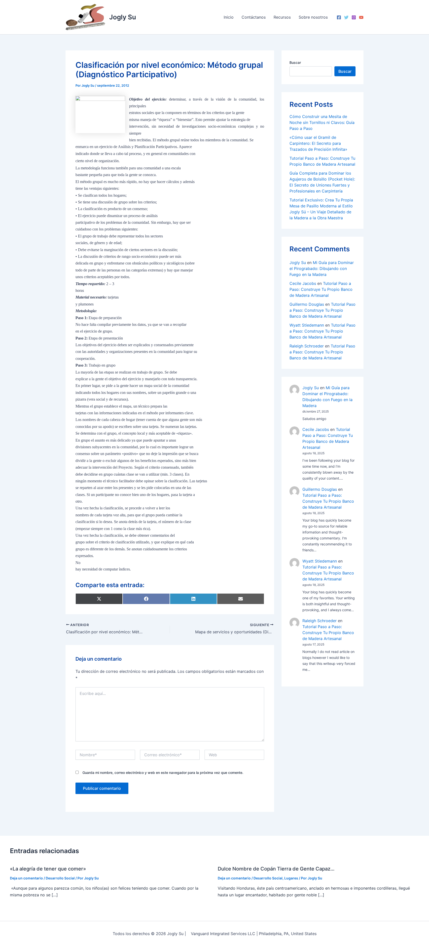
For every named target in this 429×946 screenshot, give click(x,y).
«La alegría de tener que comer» (48, 869)
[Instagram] (354, 17)
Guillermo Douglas (306, 304)
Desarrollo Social (60, 878)
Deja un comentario (26, 878)
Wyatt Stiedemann (306, 325)
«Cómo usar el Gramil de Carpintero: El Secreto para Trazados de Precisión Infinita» (318, 143)
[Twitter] (346, 17)
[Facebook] (339, 17)
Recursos (282, 17)
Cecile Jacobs (302, 283)
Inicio (229, 17)
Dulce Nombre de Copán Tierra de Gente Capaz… (276, 869)
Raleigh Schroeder (306, 345)
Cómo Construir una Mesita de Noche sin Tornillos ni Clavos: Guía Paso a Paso (322, 122)
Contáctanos (254, 17)
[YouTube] (361, 17)
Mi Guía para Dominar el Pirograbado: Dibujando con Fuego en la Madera (321, 268)
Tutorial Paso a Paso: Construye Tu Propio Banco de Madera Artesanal (321, 289)
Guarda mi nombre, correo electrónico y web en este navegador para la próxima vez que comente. (162, 772)
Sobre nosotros (313, 17)
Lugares (291, 878)
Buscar (295, 62)
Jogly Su (122, 17)
